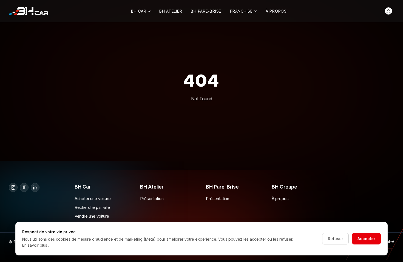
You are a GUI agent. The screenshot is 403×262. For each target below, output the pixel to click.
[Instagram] (13, 187)
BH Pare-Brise (206, 11)
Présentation (151, 198)
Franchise (241, 11)
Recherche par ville (92, 207)
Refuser (335, 238)
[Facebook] (24, 187)
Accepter (366, 238)
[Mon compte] (388, 11)
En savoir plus (35, 245)
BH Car (138, 11)
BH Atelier (170, 11)
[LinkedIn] (35, 187)
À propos (276, 11)
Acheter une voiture (93, 198)
